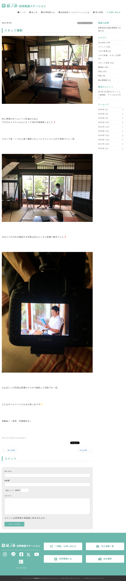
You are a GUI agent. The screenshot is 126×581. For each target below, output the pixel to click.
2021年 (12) (103, 127)
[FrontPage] (21, 545)
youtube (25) (104, 42)
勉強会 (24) (103, 67)
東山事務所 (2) (104, 80)
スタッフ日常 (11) (106, 63)
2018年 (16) (103, 140)
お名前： (7, 480)
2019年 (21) (103, 135)
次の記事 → (85, 450)
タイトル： (8, 471)
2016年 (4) (103, 148)
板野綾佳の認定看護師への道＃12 (109, 29)
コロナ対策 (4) (104, 51)
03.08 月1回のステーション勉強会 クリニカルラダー (109, 95)
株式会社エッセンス (40, 578)
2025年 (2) (103, 109)
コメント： (8, 496)
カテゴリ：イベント (85, 23)
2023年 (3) (103, 118)
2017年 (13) (103, 144)
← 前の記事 (9, 450)
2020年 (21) (103, 131)
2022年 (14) (103, 122)
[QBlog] (21, 563)
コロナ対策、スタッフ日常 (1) (109, 56)
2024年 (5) (103, 114)
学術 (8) (101, 76)
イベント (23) (104, 47)
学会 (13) (102, 71)
